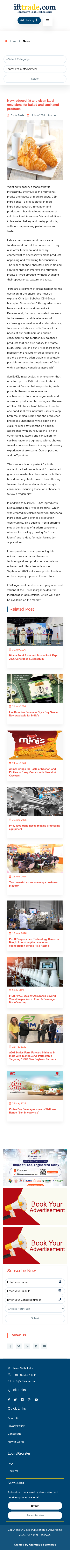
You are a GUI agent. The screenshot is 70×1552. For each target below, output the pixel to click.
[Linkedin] (36, 1346)
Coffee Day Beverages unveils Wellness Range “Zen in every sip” (32, 1111)
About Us (13, 1418)
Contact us (14, 1434)
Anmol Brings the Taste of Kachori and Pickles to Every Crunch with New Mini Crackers (32, 772)
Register (13, 1471)
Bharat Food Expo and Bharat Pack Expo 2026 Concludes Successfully (33, 657)
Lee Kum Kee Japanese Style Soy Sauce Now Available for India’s (33, 714)
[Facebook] (10, 1346)
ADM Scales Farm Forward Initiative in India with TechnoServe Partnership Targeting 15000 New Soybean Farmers (32, 1056)
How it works (16, 1442)
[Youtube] (44, 1346)
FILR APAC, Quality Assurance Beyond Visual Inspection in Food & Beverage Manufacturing (32, 999)
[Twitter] (19, 1346)
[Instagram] (27, 1346)
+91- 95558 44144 (25, 1375)
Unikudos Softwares (42, 1544)
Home (12, 41)
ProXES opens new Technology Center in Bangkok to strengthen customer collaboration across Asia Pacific (34, 942)
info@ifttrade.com (24, 1381)
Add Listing (27, 20)
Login (11, 1463)
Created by (21, 1544)
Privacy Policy (16, 1426)
